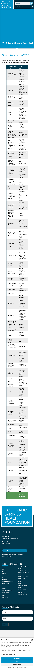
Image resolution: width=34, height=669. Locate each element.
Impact (20, 581)
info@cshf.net (6, 543)
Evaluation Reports (23, 585)
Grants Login (21, 578)
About (4, 568)
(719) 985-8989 (6, 541)
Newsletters (5, 597)
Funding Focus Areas (8, 581)
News (4, 595)
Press (19, 587)
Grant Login (19, 6)
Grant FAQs (5, 583)
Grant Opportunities (23, 576)
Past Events (5, 592)
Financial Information (23, 572)
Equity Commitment (23, 566)
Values (4, 573)
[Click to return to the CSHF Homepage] (6, 4)
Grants (4, 577)
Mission (4, 570)
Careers (20, 574)
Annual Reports (22, 589)
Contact (15, 6)
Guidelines (5, 579)
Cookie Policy (21, 596)
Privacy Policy (21, 592)
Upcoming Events (7, 590)
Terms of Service (22, 594)
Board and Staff (22, 570)
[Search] (31, 3)
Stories (19, 583)
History (20, 568)
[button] (32, 7)
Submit (5, 624)
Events (4, 588)
